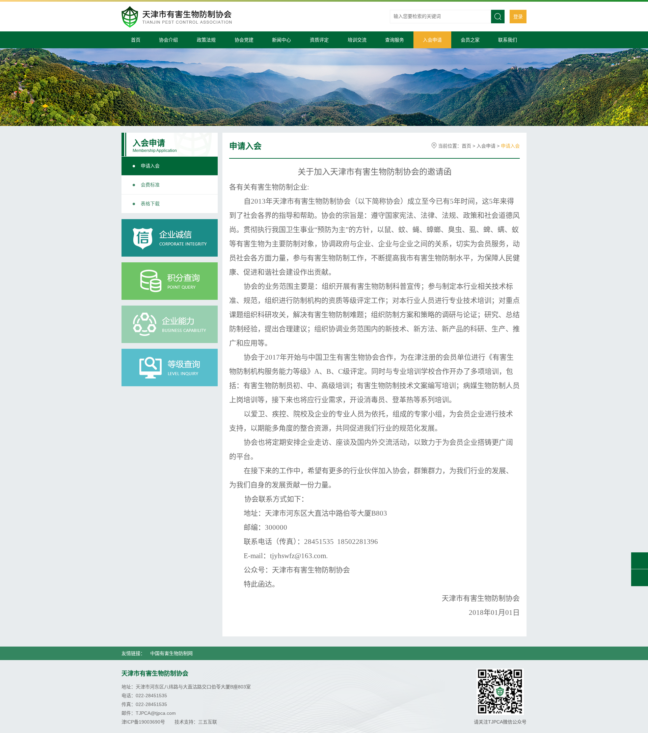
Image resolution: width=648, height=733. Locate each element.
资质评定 (319, 40)
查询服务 (394, 40)
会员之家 (470, 40)
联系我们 (507, 40)
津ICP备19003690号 (143, 722)
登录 (518, 16)
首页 (135, 40)
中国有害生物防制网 (171, 653)
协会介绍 (168, 40)
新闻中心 (281, 40)
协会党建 (244, 40)
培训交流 (357, 40)
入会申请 (432, 40)
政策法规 (206, 40)
